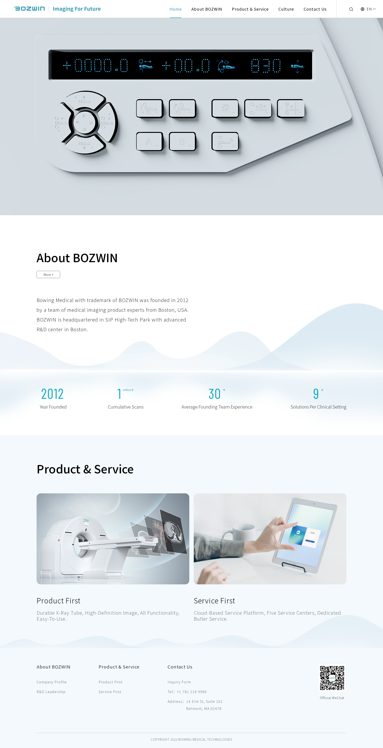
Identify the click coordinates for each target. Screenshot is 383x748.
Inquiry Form (179, 681)
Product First (58, 600)
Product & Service (250, 9)
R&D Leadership (51, 691)
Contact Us (315, 9)
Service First (214, 600)
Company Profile (52, 681)
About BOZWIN (207, 9)
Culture (286, 9)
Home (176, 9)
